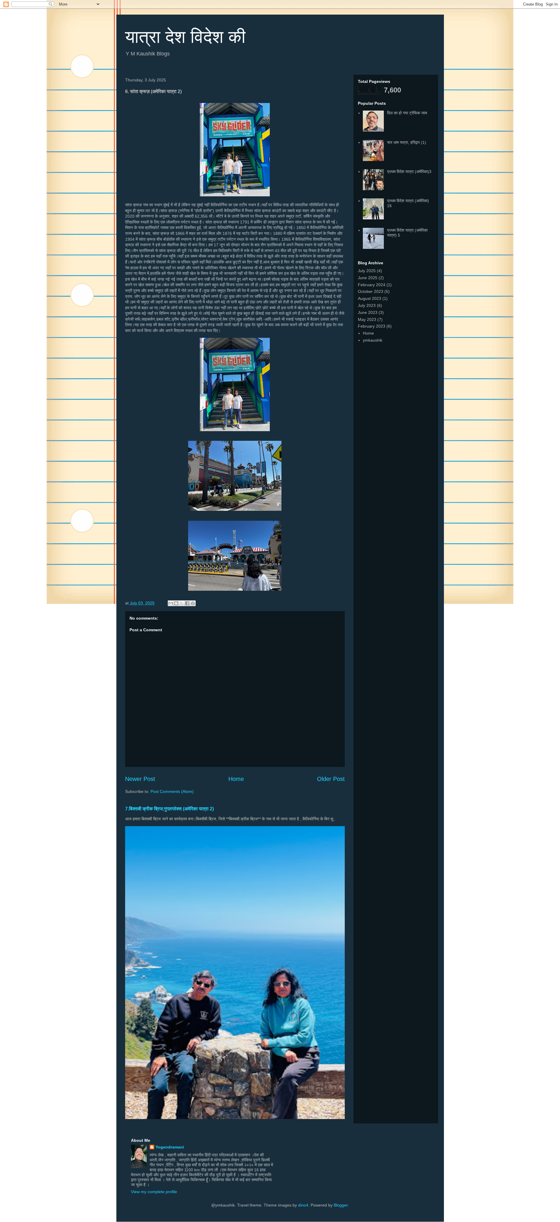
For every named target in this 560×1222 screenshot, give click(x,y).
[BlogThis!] (176, 603)
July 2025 (367, 270)
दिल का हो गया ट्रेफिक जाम (407, 113)
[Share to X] (182, 603)
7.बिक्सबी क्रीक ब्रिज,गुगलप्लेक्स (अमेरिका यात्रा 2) (169, 808)
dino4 (303, 1205)
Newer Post (140, 779)
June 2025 (367, 277)
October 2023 (370, 291)
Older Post (331, 779)
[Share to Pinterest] (193, 603)
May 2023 (367, 319)
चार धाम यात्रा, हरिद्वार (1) (406, 142)
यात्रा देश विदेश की (185, 37)
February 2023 (371, 326)
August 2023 (369, 298)
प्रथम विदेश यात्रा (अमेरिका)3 (409, 171)
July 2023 (367, 305)
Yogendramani (169, 1147)
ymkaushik (372, 340)
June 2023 (367, 312)
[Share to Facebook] (187, 603)
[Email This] (171, 603)
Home (236, 779)
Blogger (341, 1205)
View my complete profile (154, 1191)
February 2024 (371, 284)
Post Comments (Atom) (172, 791)
